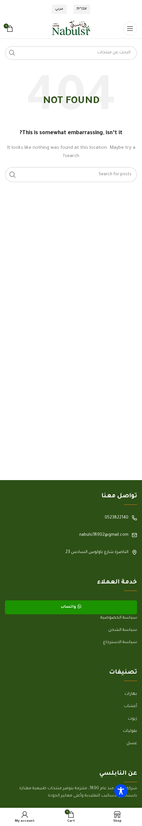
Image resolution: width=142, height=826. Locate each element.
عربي (59, 9)
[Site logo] (71, 29)
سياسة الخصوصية (118, 618)
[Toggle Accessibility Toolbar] (121, 791)
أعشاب (130, 706)
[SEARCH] (12, 53)
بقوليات (130, 731)
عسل (131, 743)
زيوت (132, 719)
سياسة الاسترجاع (120, 642)
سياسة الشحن (122, 630)
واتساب (68, 607)
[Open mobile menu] (130, 28)
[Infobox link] (71, 518)
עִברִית (82, 9)
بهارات (130, 694)
